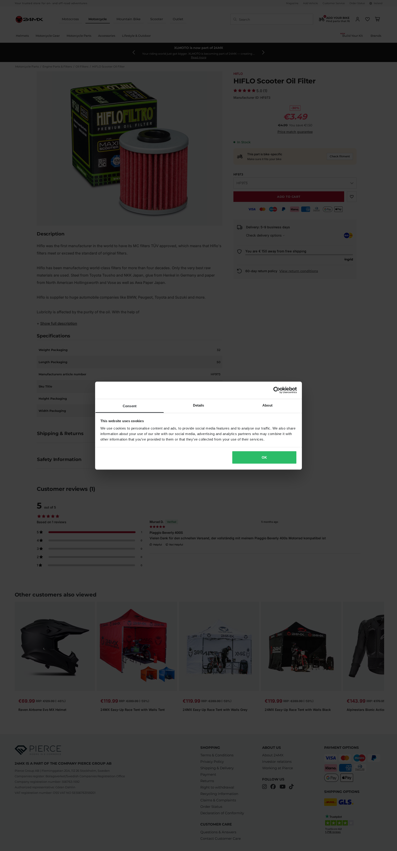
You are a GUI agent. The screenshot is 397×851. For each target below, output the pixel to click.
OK (264, 457)
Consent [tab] (129, 406)
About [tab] (267, 405)
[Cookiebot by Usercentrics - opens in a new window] (277, 390)
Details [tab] (198, 405)
